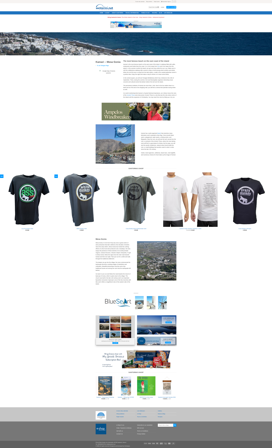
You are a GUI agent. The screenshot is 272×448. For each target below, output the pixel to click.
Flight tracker (157, 1)
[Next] (176, 390)
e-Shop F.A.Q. (120, 425)
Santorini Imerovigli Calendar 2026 (167, 397)
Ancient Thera (130, 95)
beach (159, 133)
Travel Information (132, 12)
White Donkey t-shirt (82, 228)
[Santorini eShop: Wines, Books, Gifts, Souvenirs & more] (106, 7)
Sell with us (119, 431)
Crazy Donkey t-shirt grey (244, 228)
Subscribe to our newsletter (145, 425)
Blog (160, 12)
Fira (158, 66)
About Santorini (117, 12)
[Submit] (158, 7)
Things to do (145, 12)
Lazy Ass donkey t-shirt (27, 228)
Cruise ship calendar (140, 1)
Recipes (154, 12)
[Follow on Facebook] (172, 1)
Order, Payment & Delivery (123, 428)
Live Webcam (168, 12)
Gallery (160, 411)
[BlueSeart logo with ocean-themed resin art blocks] (136, 302)
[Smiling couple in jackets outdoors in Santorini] (136, 111)
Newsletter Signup (166, 1)
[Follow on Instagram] (175, 1)
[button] (162, 7)
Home (101, 12)
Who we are (140, 428)
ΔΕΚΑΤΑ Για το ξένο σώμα (146, 397)
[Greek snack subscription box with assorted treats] (136, 359)
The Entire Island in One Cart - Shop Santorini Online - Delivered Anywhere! (136, 17)
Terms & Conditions (142, 431)
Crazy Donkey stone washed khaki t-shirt (136, 228)
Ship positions (149, 1)
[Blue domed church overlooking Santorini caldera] (136, 24)
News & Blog (161, 414)
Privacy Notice (141, 434)
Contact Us (119, 434)
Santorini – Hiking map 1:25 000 (126, 397)
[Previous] (96, 390)
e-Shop (107, 12)
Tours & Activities (142, 416)
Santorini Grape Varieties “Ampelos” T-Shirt (190, 228)
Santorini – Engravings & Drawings (105, 397)
